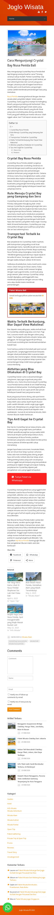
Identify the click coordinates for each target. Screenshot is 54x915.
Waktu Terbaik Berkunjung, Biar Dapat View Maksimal (26, 141)
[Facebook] (42, 12)
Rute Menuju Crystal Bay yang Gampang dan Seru (26, 133)
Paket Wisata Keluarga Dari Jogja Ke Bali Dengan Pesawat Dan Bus (27, 871)
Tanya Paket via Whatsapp (21, 478)
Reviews (10, 847)
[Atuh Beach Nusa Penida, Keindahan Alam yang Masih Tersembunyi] (33, 576)
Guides (10, 799)
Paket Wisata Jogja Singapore (27, 899)
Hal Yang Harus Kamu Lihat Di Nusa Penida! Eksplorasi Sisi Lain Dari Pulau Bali (13, 589)
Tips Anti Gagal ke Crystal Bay (21, 147)
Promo (10, 843)
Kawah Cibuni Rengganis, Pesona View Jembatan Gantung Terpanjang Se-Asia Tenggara (31, 779)
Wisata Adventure (14, 811)
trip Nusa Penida (22, 540)
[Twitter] (46, 12)
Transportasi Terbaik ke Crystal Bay (23, 137)
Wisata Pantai (12, 824)
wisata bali (34, 641)
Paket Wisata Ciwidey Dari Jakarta (32, 738)
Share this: (17, 150)
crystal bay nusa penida (18, 641)
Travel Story (12, 852)
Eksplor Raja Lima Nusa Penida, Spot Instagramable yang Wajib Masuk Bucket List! (15, 619)
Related (16, 152)
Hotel (9, 803)
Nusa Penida (12, 96)
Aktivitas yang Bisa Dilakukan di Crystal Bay (26, 145)
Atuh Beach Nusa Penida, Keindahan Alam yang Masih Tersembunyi (33, 586)
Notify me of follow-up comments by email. (17, 695)
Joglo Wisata (25, 7)
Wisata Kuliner (13, 820)
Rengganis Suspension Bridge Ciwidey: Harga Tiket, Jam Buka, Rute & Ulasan (31, 727)
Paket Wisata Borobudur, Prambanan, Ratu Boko (23, 885)
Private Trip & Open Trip (16, 838)
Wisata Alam (27, 637)
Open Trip (11, 829)
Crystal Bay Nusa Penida (19, 130)
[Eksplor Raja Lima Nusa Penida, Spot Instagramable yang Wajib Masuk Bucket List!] (15, 608)
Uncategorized (13, 857)
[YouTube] (39, 12)
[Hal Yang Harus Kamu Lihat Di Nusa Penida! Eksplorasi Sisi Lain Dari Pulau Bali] (15, 576)
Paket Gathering (13, 834)
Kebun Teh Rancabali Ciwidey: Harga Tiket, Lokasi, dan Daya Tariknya (30, 752)
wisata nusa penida (16, 644)
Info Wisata (11, 808)
